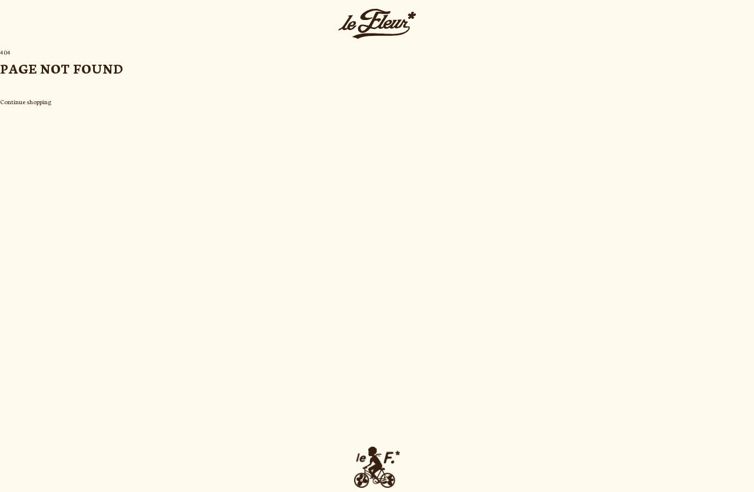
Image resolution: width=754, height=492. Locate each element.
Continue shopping (25, 101)
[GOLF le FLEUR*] (377, 467)
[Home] (377, 24)
